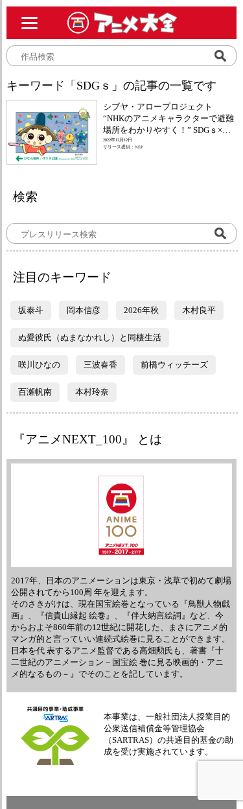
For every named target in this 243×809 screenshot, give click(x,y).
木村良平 (199, 310)
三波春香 (100, 364)
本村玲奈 (92, 392)
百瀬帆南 (35, 392)
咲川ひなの (39, 364)
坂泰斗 (30, 310)
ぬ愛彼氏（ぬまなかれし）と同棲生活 (89, 337)
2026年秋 (141, 310)
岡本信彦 (83, 310)
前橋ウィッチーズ (174, 364)
